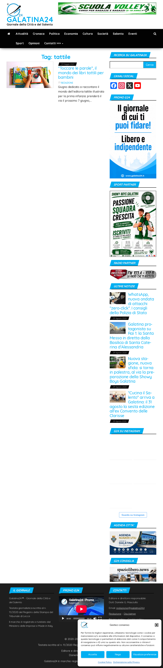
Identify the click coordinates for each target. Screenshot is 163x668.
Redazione (67, 82)
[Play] (63, 618)
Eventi (132, 34)
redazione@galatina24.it (130, 608)
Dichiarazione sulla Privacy (126, 662)
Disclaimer (130, 613)
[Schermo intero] (100, 618)
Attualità (22, 34)
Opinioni (33, 43)
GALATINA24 (30, 19)
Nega (118, 654)
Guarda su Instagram (133, 515)
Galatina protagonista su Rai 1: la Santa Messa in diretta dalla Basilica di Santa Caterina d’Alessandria (132, 335)
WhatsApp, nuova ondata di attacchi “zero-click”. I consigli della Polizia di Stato (132, 303)
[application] (81, 609)
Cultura (88, 34)
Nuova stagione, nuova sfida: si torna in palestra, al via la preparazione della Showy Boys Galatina (132, 370)
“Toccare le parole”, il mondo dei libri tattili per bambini (81, 72)
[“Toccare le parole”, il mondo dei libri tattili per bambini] (30, 74)
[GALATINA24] (8, 34)
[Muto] (94, 618)
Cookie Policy (105, 662)
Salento (118, 34)
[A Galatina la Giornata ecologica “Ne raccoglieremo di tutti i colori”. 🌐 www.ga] (145, 448)
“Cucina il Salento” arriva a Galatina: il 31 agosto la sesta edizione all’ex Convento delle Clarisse (132, 404)
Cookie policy (135, 619)
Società (102, 34)
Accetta (92, 654)
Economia (71, 34)
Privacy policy (117, 619)
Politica (54, 34)
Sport (20, 43)
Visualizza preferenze (144, 654)
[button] (156, 625)
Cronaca (38, 34)
